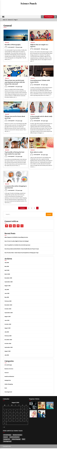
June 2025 (7, 293)
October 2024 (8, 308)
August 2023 (7, 328)
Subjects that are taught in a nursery (39, 45)
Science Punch (29, 3)
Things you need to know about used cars (15, 117)
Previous (22, 208)
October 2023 (8, 324)
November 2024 (8, 305)
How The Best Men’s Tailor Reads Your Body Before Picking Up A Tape (22, 252)
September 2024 (8, 312)
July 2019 (7, 355)
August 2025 (7, 285)
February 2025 (8, 301)
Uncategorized (8, 392)
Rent (6, 388)
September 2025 (8, 281)
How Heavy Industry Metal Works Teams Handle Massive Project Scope (22, 248)
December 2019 (8, 339)
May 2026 (7, 266)
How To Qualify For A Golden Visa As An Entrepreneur (17, 245)
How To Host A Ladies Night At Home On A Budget (17, 241)
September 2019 (8, 347)
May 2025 (7, 297)
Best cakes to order (36, 152)
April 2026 (7, 270)
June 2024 (7, 320)
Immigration (8, 380)
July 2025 (7, 289)
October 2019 (8, 343)
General (7, 42)
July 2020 (7, 332)
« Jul (4, 427)
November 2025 (8, 278)
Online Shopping (9, 384)
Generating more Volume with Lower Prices (40, 81)
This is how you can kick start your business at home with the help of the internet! (15, 82)
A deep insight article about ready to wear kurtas (41, 117)
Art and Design (8, 365)
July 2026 (7, 262)
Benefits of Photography (12, 44)
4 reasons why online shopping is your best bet (16, 187)
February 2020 (8, 335)
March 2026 (7, 274)
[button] (42, 16)
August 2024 (7, 316)
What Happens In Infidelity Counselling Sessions (16, 237)
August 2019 (7, 351)
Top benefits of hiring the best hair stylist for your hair (14, 153)
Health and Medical (9, 376)
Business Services (9, 368)
